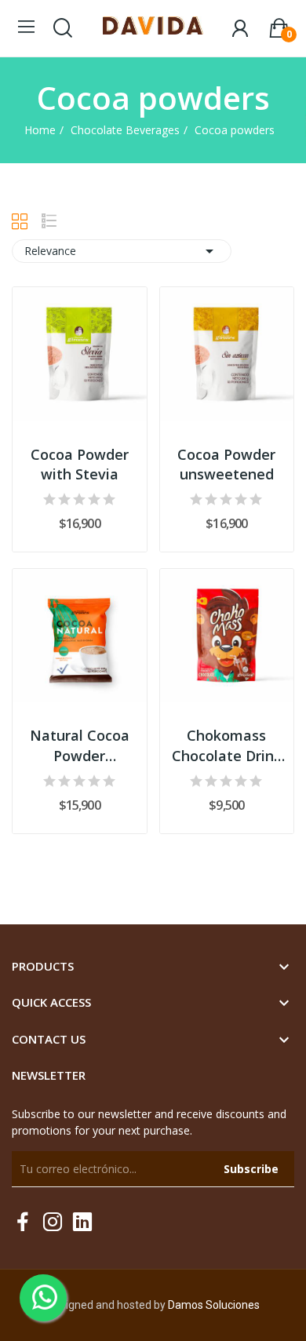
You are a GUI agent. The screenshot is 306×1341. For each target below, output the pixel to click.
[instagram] (53, 1222)
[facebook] (23, 1222)
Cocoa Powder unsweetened (226, 464)
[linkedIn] (82, 1222)
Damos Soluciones (214, 1305)
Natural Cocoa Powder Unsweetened (79, 745)
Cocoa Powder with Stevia (80, 464)
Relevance (121, 251)
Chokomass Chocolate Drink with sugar (227, 745)
